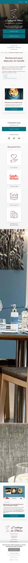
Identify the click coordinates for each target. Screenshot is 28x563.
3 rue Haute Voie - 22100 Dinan (14, 47)
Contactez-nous (14, 49)
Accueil (2, 52)
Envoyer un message (14, 129)
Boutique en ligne (14, 31)
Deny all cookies (14, 553)
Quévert (5, 77)
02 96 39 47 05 (14, 45)
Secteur (6, 52)
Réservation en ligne (14, 36)
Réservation (21, 1)
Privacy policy (14, 559)
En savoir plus (14, 109)
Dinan (5, 76)
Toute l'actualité (14, 515)
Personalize (14, 557)
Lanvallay (6, 74)
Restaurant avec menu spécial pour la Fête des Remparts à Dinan (13, 505)
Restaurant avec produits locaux (13, 102)
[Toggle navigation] (26, 2)
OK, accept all (14, 549)
